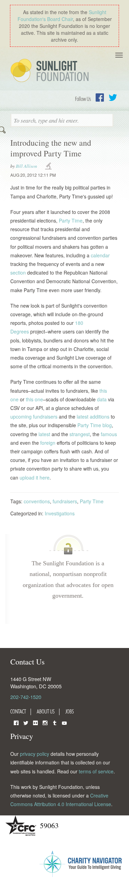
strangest (79, 434)
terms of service (96, 771)
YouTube (64, 722)
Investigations (60, 513)
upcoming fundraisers (33, 416)
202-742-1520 (25, 696)
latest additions (93, 416)
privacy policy (34, 753)
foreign (47, 442)
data (102, 399)
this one (34, 399)
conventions (37, 501)
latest (44, 434)
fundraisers (65, 501)
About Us (46, 711)
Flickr (35, 722)
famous (109, 434)
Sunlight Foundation (51, 71)
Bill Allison (26, 166)
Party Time (71, 220)
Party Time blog (94, 425)
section (18, 272)
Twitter (113, 97)
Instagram (45, 722)
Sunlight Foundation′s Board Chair (62, 15)
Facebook (100, 97)
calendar (100, 255)
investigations (49, 166)
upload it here (35, 477)
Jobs (69, 711)
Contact (18, 711)
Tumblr (54, 722)
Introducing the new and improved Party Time (50, 148)
